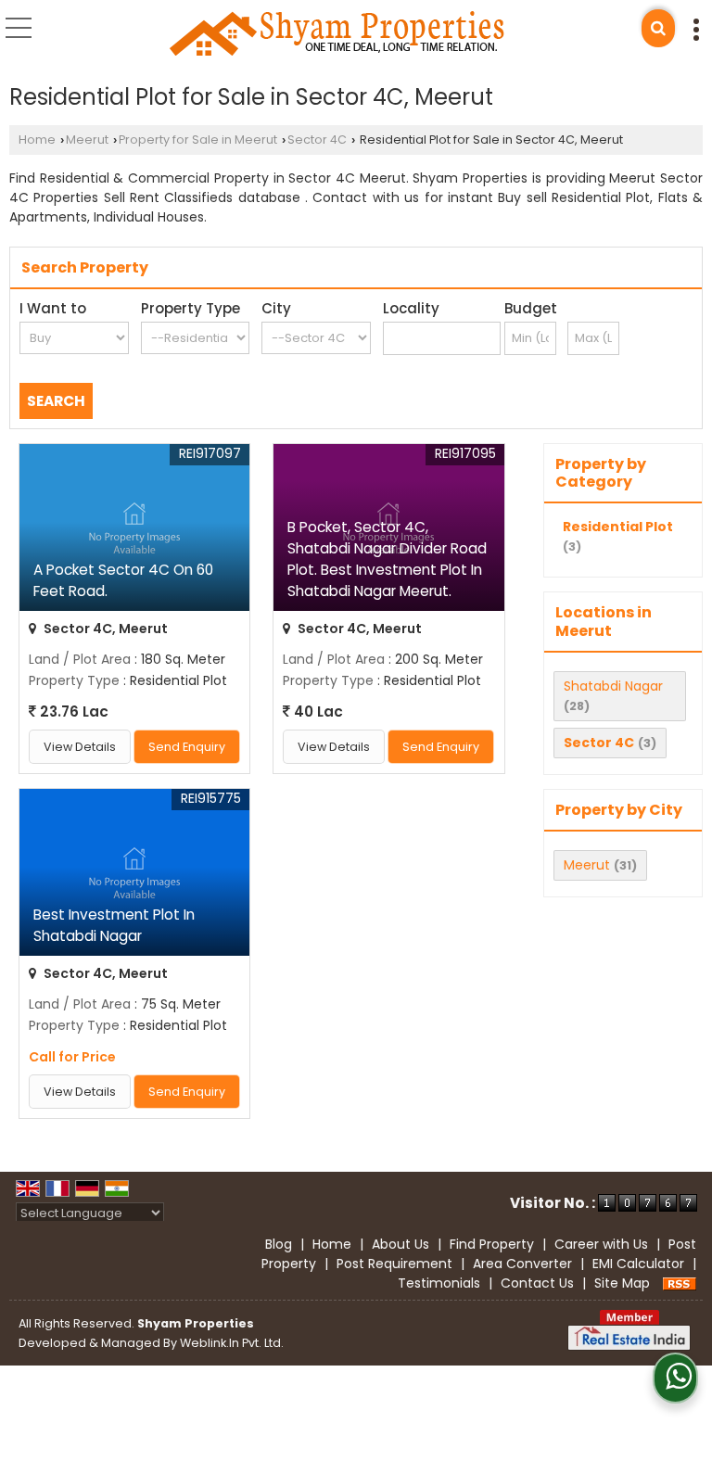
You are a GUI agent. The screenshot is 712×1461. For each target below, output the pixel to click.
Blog (278, 1244)
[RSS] (679, 1283)
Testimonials (439, 1283)
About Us (400, 1244)
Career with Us (601, 1244)
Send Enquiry (186, 747)
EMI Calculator (638, 1263)
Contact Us (537, 1283)
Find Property (492, 1244)
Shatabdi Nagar (613, 686)
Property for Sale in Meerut (198, 139)
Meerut (87, 139)
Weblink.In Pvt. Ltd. (232, 1343)
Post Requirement (394, 1263)
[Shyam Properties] (337, 34)
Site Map (622, 1283)
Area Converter (522, 1263)
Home (37, 139)
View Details (80, 747)
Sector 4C (317, 139)
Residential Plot (618, 526)
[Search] (658, 28)
